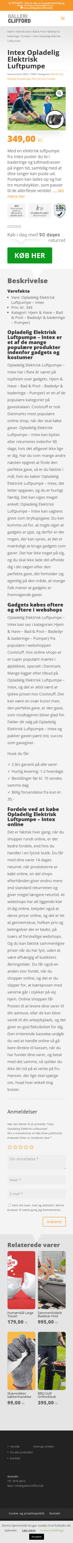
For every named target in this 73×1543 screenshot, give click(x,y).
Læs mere (29, 1530)
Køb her (29, 255)
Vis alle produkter (21, 1452)
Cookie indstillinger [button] (52, 1530)
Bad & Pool (39, 31)
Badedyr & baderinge (19, 78)
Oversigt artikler (43, 1446)
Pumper (26, 36)
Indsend (54, 1221)
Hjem (10, 31)
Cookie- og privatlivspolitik (26, 1513)
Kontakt (15, 1458)
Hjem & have (23, 31)
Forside (15, 1446)
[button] (59, 93)
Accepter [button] (37, 1536)
